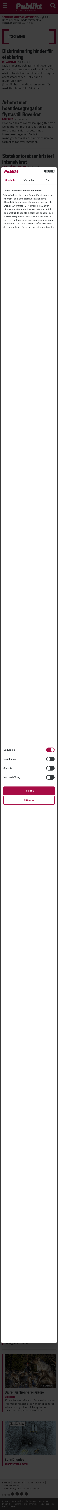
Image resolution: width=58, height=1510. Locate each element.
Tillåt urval (29, 800)
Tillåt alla (29, 790)
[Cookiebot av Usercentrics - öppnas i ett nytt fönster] (42, 172)
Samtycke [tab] (10, 180)
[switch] (50, 759)
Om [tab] (47, 180)
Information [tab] (29, 180)
